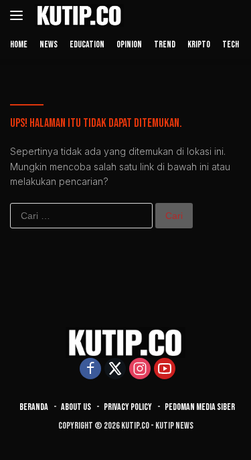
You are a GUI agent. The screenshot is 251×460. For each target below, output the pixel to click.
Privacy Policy (128, 407)
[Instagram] (140, 369)
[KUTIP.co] (77, 15)
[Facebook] (90, 369)
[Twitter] (115, 369)
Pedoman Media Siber (200, 407)
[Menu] (19, 15)
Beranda (33, 407)
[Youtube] (164, 369)
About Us (76, 407)
